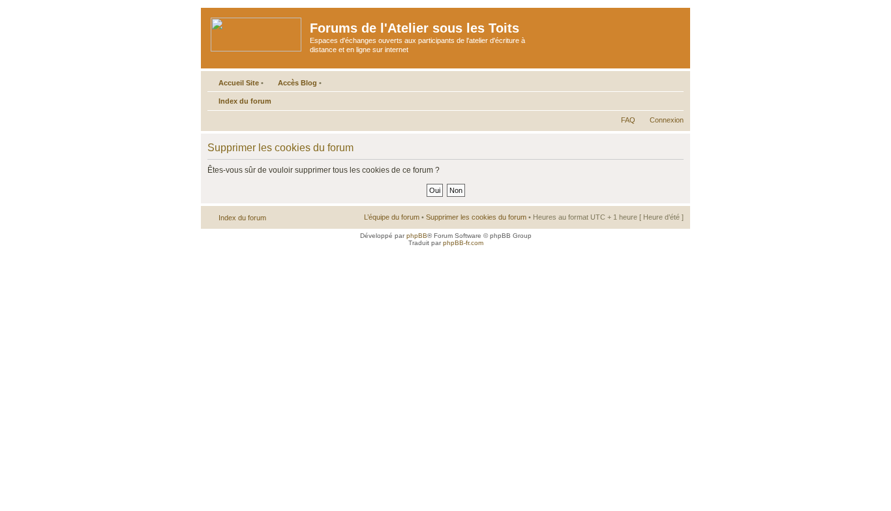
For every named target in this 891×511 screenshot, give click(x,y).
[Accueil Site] (257, 32)
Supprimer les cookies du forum (476, 217)
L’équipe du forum (391, 217)
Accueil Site (239, 83)
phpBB (416, 235)
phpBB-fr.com (463, 242)
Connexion (667, 120)
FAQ (628, 120)
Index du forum (245, 101)
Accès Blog (297, 83)
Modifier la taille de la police (674, 98)
